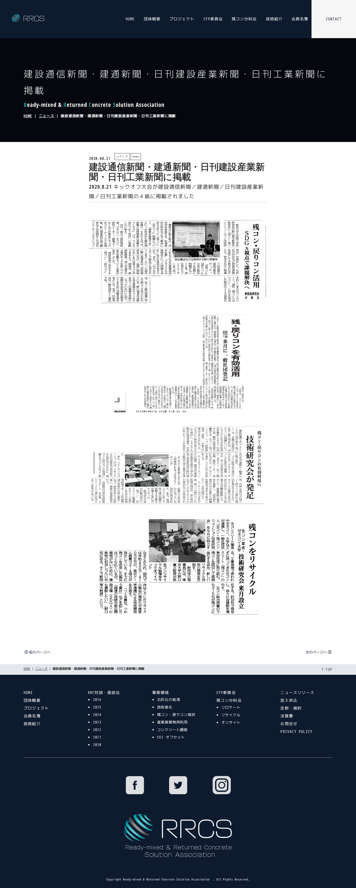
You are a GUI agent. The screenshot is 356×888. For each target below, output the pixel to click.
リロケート (231, 707)
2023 (97, 722)
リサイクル (231, 714)
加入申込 (288, 700)
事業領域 (160, 692)
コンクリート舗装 (172, 729)
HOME (130, 18)
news (135, 156)
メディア (122, 156)
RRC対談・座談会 (104, 692)
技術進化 (164, 707)
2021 (97, 737)
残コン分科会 (244, 18)
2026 (97, 699)
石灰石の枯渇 (168, 699)
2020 (97, 744)
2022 (97, 729)
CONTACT (334, 18)
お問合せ (288, 723)
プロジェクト (181, 18)
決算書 (286, 715)
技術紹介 (274, 18)
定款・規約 (290, 708)
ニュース (46, 115)
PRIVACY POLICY (296, 731)
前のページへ (40, 652)
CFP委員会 (213, 18)
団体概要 (152, 18)
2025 (97, 707)
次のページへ (316, 652)
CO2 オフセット (171, 737)
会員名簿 (299, 18)
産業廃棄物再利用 (172, 722)
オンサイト (231, 722)
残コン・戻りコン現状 (176, 714)
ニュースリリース (297, 692)
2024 (97, 714)
